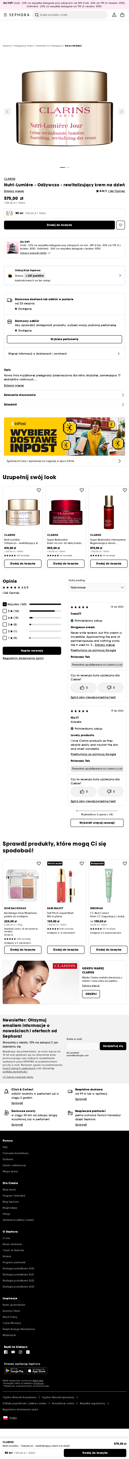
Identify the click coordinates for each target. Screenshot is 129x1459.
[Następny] (121, 111)
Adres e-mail (74, 1039)
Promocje (39, 1383)
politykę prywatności (15, 1071)
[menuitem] (114, 15)
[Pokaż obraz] (64, 109)
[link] (32, 651)
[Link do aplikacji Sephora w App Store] (36, 1370)
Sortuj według (77, 580)
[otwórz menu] (5, 15)
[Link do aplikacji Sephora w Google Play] (14, 1370)
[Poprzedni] (7, 111)
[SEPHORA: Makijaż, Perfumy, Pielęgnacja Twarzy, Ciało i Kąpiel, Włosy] (19, 14)
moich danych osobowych (19, 1068)
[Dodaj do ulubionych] (38, 490)
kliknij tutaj (38, 1380)
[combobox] (97, 587)
